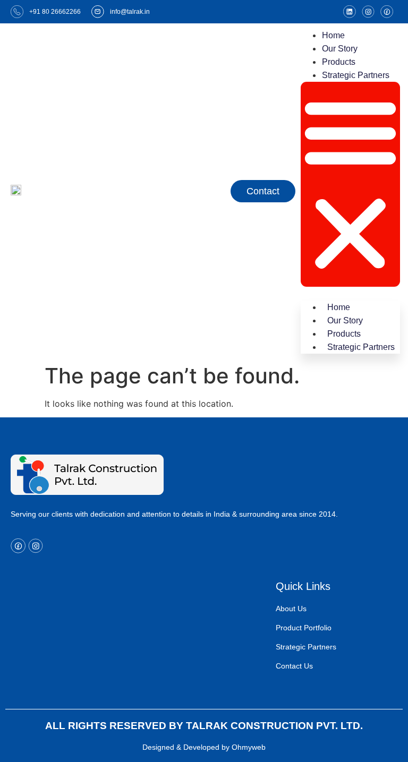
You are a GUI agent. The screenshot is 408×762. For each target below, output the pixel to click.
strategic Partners (355, 75)
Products (338, 61)
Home (333, 35)
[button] (350, 184)
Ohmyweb (249, 747)
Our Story (340, 48)
